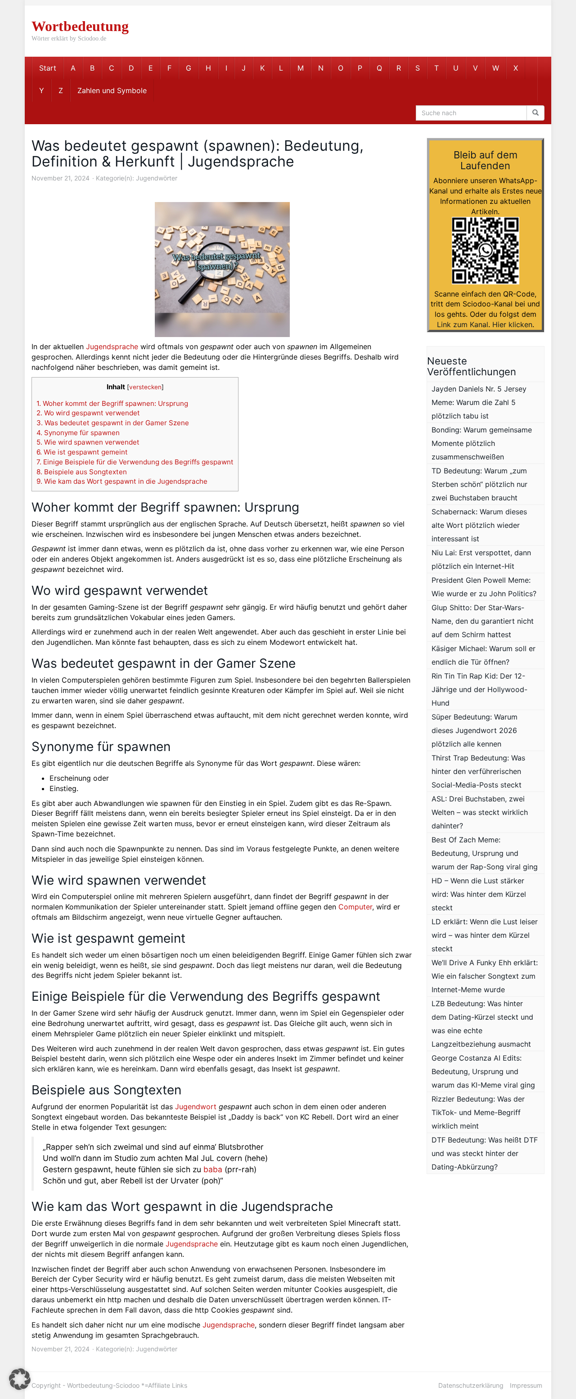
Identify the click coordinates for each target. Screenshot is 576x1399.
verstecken (145, 387)
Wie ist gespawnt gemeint (82, 452)
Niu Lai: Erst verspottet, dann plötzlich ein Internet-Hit (481, 559)
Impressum (526, 1385)
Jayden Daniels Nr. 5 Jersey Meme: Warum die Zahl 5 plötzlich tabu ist (479, 402)
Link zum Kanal (462, 324)
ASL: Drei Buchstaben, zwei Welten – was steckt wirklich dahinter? (480, 812)
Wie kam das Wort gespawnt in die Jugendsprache (121, 481)
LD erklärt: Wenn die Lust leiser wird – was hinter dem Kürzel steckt (485, 935)
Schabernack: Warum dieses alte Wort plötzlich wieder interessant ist (479, 525)
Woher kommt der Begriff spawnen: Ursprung (112, 403)
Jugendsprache (112, 346)
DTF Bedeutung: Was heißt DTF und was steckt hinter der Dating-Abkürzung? (485, 1153)
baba (212, 1169)
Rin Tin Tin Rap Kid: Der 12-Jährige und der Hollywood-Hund (479, 689)
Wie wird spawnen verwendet (88, 442)
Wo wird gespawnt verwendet (88, 413)
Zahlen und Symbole (112, 90)
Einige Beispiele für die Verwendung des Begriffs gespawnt (135, 462)
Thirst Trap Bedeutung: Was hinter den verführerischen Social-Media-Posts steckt (478, 771)
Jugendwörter (156, 178)
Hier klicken (512, 324)
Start (47, 67)
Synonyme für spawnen (78, 432)
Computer (355, 906)
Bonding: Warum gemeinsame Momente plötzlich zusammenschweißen (482, 443)
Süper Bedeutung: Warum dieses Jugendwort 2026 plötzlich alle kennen (475, 730)
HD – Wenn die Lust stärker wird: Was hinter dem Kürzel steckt (479, 894)
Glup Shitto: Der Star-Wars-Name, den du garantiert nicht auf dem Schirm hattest (483, 621)
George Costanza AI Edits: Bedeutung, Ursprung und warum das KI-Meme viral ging (483, 1071)
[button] (20, 1379)
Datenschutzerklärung (471, 1385)
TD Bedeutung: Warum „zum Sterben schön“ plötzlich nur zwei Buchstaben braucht (479, 484)
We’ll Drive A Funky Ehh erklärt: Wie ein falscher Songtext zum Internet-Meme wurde (485, 976)
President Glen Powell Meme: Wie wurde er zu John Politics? (484, 587)
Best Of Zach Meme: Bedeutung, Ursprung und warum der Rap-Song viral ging (485, 853)
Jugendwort (195, 1106)
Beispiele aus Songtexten (81, 472)
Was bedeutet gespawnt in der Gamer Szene (112, 422)
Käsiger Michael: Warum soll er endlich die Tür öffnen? (484, 655)
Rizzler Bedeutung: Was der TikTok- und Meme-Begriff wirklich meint (478, 1112)
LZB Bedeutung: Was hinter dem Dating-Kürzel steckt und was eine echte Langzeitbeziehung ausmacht (482, 1023)
